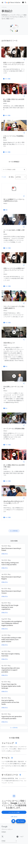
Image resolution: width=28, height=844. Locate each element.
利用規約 (4, 832)
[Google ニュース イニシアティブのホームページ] (12, 2)
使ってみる (21, 821)
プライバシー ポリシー (7, 829)
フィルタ (4, 177)
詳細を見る (4, 554)
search (25, 2)
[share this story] (24, 59)
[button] (20, 177)
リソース (4, 7)
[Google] (4, 827)
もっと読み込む (14, 530)
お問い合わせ (14, 816)
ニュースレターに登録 (14, 812)
